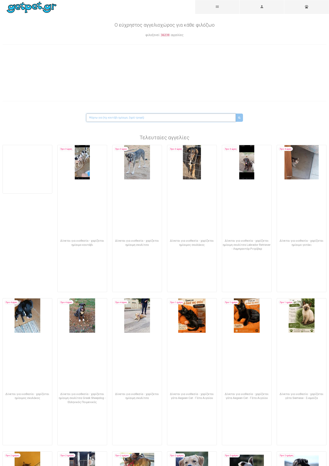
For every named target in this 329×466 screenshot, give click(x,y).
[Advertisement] (83, 73)
